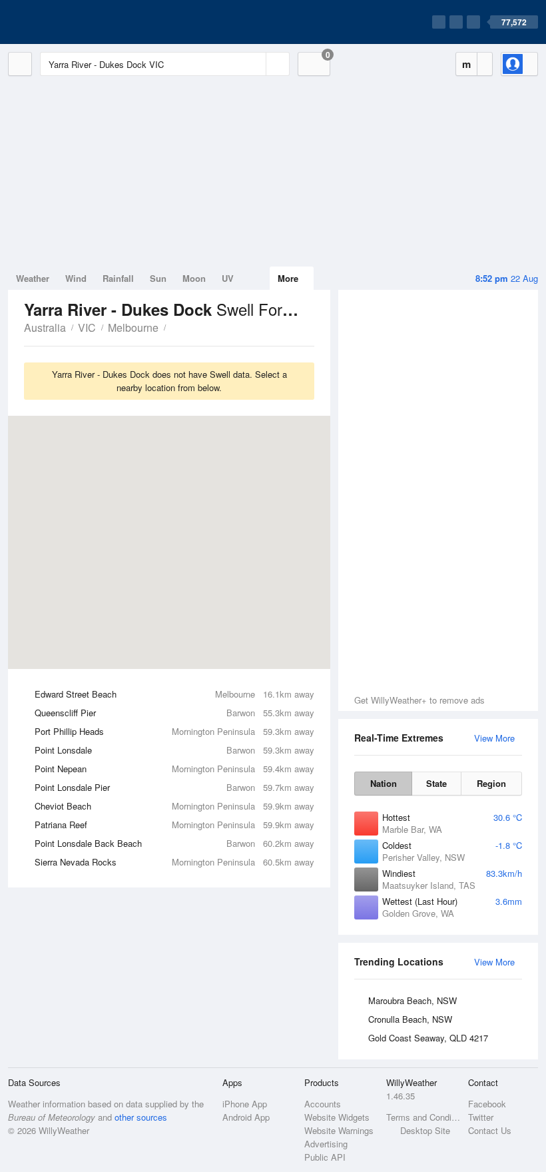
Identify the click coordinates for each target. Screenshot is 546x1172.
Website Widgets (337, 1117)
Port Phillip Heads (174, 731)
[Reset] (254, 64)
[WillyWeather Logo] (70, 22)
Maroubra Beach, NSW (412, 1000)
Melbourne (133, 327)
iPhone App (244, 1103)
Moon (194, 278)
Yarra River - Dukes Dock (173, 326)
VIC (87, 327)
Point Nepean (174, 768)
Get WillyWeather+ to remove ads (419, 700)
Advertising (326, 1143)
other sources (141, 1117)
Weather (32, 278)
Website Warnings (339, 1130)
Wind (76, 278)
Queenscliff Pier (174, 712)
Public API (325, 1157)
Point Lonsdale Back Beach (174, 843)
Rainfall (118, 278)
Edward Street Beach (174, 694)
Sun (158, 278)
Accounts (322, 1103)
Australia (45, 327)
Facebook (487, 1103)
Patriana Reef (174, 824)
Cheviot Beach (174, 806)
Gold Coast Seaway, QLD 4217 (428, 1037)
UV (228, 278)
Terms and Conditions (423, 1117)
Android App (246, 1117)
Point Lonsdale (174, 750)
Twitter (480, 1117)
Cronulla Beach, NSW (410, 1019)
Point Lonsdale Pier (174, 787)
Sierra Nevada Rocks (174, 862)
